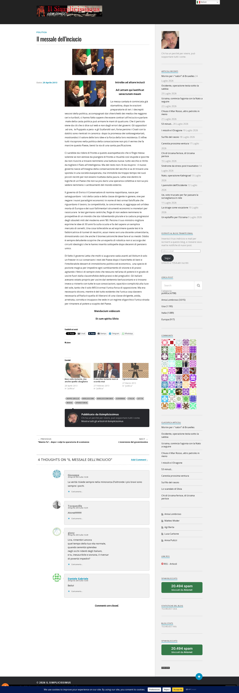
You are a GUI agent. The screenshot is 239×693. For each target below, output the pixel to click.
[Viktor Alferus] (171, 356)
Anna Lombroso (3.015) (173, 299)
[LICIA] (186, 363)
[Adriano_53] (179, 391)
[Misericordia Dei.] (171, 399)
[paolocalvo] (164, 363)
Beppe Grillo (73, 398)
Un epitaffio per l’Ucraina (174, 217)
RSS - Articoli (170, 563)
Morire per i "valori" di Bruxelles (177, 427)
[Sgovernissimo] (135, 370)
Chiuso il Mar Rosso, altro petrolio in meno (180, 113)
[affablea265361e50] (179, 349)
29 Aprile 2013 (50, 82)
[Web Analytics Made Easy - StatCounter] (165, 668)
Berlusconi (88, 398)
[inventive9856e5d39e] (164, 406)
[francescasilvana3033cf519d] (186, 377)
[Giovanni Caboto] (171, 370)
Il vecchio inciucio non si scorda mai (106, 380)
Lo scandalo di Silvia (171, 488)
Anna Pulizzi (170, 540)
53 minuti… (167, 123)
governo (120, 398)
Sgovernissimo (129, 379)
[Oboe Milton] (179, 399)
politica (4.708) (168, 293)
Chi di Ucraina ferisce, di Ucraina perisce (178, 155)
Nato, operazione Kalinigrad (176, 175)
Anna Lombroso (172, 514)
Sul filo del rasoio (170, 137)
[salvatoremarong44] (193, 391)
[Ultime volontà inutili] (171, 384)
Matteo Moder (172, 520)
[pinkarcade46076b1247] (171, 406)
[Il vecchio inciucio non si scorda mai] (107, 370)
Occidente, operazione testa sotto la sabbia (180, 87)
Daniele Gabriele (78, 578)
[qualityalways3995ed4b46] (164, 377)
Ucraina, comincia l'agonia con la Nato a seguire (181, 445)
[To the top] (199, 676)
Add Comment (138, 459)
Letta (140, 398)
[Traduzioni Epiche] (193, 384)
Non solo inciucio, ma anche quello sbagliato (76, 380)
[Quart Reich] (164, 349)
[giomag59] (193, 356)
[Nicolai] (171, 391)
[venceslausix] (164, 356)
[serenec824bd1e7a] (193, 399)
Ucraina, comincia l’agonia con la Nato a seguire (181, 100)
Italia (131, 398)
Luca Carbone (171, 533)
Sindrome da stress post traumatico (179, 165)
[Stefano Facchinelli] (179, 342)
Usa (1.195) (167, 306)
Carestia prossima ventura (175, 143)
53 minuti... (166, 469)
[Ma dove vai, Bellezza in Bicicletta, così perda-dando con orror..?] (179, 363)
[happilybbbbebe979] (193, 406)
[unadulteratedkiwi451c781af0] (164, 370)
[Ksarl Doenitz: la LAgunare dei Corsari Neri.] (193, 377)
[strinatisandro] (186, 384)
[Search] (198, 285)
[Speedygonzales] (186, 342)
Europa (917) (168, 319)
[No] (179, 370)
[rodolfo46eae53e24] (164, 391)
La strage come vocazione (174, 207)
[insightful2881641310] (193, 363)
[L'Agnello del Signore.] (171, 342)
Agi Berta (169, 527)
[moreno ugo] (193, 370)
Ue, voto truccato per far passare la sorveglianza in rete (179, 196)
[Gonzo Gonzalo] (171, 349)
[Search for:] (181, 285)
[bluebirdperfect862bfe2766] (171, 377)
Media (69, 403)
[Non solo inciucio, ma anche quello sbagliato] (78, 370)
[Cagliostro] (179, 377)
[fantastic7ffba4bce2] (164, 384)
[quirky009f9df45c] (179, 406)
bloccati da (182, 587)
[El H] (193, 342)
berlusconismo (105, 398)
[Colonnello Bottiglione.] (171, 363)
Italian (203, 2)
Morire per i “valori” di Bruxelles (177, 76)
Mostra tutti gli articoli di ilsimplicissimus (102, 421)
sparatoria (81, 403)
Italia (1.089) (167, 312)
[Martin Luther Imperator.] (164, 399)
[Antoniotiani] (193, 349)
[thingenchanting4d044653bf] (186, 391)
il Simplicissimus (58, 682)
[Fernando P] (179, 356)
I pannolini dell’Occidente (174, 185)
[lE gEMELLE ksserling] (164, 342)
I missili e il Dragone (171, 130)
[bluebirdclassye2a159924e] (186, 370)
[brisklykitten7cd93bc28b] (179, 384)
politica (42, 32)
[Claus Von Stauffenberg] (186, 349)
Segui (167, 258)
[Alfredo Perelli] (186, 406)
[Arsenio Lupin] (186, 399)
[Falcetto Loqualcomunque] (186, 356)
